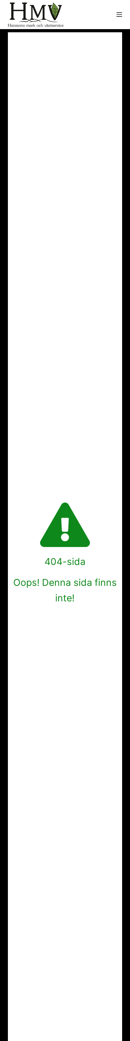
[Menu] (119, 14)
